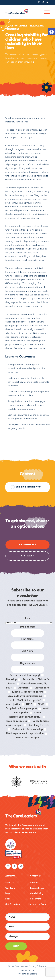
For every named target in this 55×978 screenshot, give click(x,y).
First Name (27, 639)
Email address (27, 627)
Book (7, 899)
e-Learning (35, 899)
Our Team (10, 888)
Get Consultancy (13, 904)
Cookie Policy (36, 893)
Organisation (27, 663)
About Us (9, 883)
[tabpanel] (27, 273)
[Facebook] (43, 2)
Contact (34, 883)
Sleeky (33, 974)
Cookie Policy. (27, 970)
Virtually (27, 556)
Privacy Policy (37, 888)
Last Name (27, 651)
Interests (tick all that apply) (25, 717)
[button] (51, 31)
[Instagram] (39, 2)
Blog (7, 893)
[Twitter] (47, 2)
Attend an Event (38, 904)
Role (27, 618)
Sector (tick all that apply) (25, 675)
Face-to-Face (27, 545)
